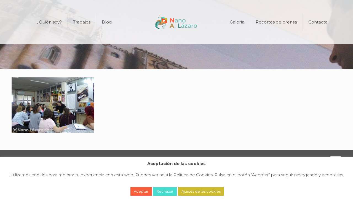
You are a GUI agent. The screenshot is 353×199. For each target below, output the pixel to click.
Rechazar (164, 191)
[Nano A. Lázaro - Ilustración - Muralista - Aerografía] (176, 22)
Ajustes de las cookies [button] (201, 191)
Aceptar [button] (141, 191)
